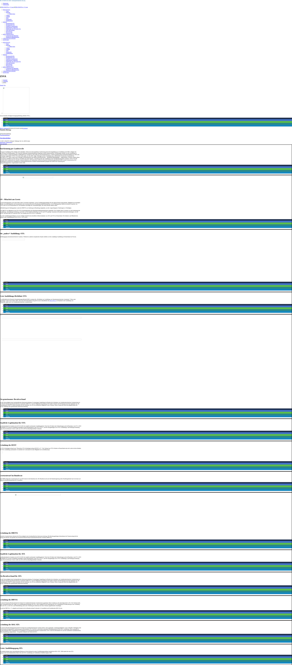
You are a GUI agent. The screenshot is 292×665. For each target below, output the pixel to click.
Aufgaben (25, 128)
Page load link (3, 143)
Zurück (1, 85)
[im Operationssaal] (16, 113)
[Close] (0, 176)
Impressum (2, 142)
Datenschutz (9, 142)
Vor (5, 85)
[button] (5, 118)
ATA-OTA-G (53, 300)
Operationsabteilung (5, 135)
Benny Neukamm (4, 128)
